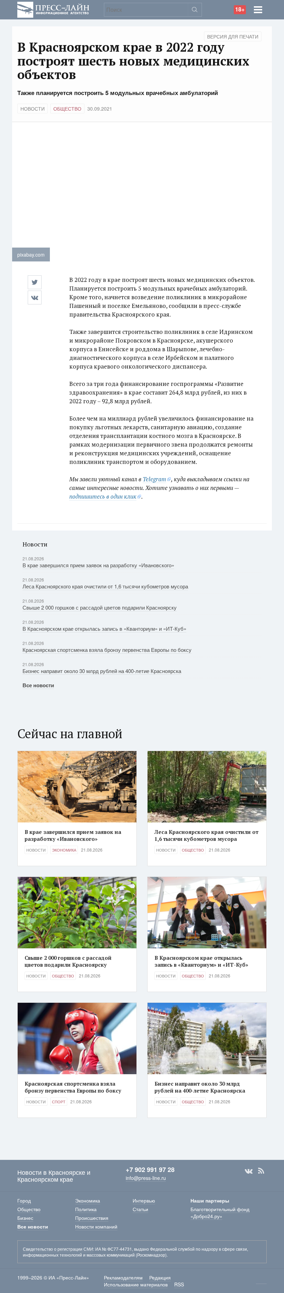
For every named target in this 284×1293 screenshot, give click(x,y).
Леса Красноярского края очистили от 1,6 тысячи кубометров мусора (105, 586)
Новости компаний (96, 1226)
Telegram (154, 479)
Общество (67, 108)
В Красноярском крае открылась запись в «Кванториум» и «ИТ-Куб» (104, 628)
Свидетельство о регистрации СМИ (58, 1249)
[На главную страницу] (53, 9)
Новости (32, 108)
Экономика (64, 850)
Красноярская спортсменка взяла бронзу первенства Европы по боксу (107, 649)
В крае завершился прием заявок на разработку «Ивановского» (98, 565)
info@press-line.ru (146, 1177)
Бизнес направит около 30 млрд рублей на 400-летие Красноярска (102, 670)
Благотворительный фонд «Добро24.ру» (219, 1212)
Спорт (58, 1101)
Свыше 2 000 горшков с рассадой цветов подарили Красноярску (100, 607)
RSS (261, 1170)
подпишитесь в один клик (102, 496)
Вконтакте (248, 1170)
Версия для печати (232, 36)
